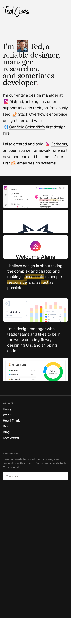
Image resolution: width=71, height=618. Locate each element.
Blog (6, 432)
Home (7, 409)
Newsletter (11, 438)
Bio (5, 426)
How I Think (11, 421)
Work (7, 415)
